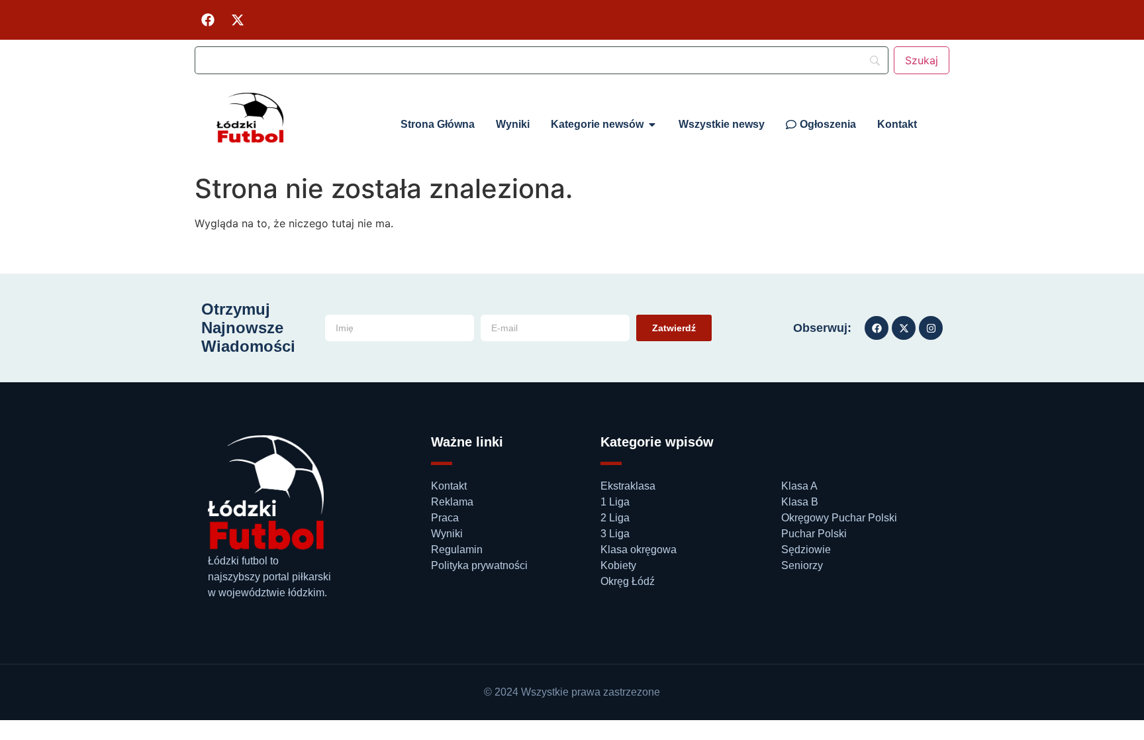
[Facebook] (208, 20)
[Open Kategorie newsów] (652, 124)
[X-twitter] (237, 20)
